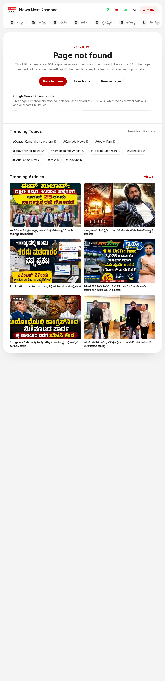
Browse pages (111, 81)
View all (149, 176)
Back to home (53, 81)
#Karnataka (136, 150)
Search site (81, 81)
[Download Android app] (126, 10)
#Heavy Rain (105, 141)
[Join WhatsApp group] (108, 10)
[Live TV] (117, 10)
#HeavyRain (75, 160)
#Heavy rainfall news (28, 150)
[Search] (135, 10)
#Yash (53, 160)
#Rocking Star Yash (105, 150)
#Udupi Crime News (26, 160)
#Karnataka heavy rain (67, 150)
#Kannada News (75, 141)
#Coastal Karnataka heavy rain (34, 141)
